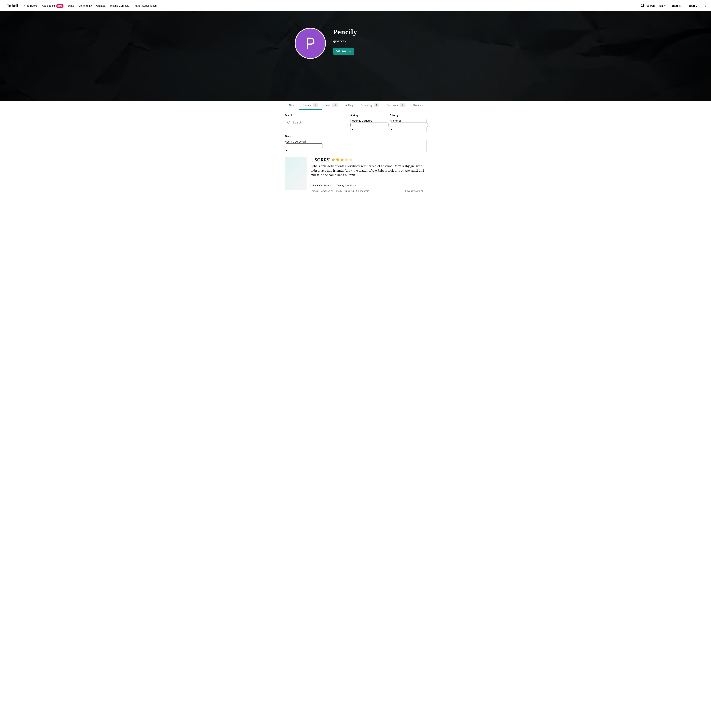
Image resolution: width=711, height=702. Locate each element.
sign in (676, 5)
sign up (694, 5)
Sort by (354, 115)
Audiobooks (52, 5)
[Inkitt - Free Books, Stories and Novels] (12, 5)
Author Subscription (145, 5)
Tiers (288, 136)
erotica (314, 191)
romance (325, 191)
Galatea (101, 5)
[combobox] (370, 125)
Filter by (394, 115)
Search (650, 5)
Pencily (345, 32)
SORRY (322, 160)
